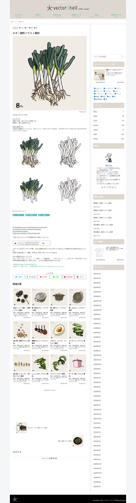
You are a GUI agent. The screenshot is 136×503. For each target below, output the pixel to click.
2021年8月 (97, 427)
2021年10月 (97, 418)
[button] (80, 277)
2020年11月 (97, 468)
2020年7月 (97, 486)
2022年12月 (97, 355)
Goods (109, 125)
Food (16, 27)
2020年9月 (97, 477)
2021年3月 (97, 450)
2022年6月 (97, 382)
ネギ (22, 27)
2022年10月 (97, 364)
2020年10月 (97, 473)
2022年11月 (97, 360)
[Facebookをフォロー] (107, 187)
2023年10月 (97, 310)
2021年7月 (97, 432)
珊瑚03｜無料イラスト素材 (102, 203)
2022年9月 (97, 369)
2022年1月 (97, 405)
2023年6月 (97, 328)
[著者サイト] (102, 187)
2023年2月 (97, 346)
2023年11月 (97, 305)
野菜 (31, 27)
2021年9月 (97, 423)
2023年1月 (97, 351)
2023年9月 (97, 314)
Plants (109, 139)
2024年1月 (97, 296)
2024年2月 (97, 292)
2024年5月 (97, 283)
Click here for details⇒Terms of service (25, 233)
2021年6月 (97, 437)
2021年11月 (97, 414)
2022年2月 (97, 400)
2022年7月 (97, 378)
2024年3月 (97, 287)
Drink (109, 116)
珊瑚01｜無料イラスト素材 (102, 217)
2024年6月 (97, 278)
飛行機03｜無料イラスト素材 (103, 225)
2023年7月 (97, 323)
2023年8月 (97, 319)
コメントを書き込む (50, 458)
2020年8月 (97, 482)
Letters (109, 130)
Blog (109, 111)
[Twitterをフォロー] (105, 187)
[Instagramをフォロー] (110, 187)
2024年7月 (97, 274)
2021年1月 (97, 459)
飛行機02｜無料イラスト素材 (103, 232)
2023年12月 (97, 301)
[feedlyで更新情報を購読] (112, 187)
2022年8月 (97, 373)
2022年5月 (97, 387)
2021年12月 (97, 409)
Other (109, 134)
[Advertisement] (50, 405)
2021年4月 (97, 446)
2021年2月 (97, 455)
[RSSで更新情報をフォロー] (115, 187)
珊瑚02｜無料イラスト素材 (102, 210)
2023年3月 (97, 341)
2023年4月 (97, 337)
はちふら (108, 165)
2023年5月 (97, 332)
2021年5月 (97, 441)
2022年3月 (97, 396)
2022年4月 (97, 391)
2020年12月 (97, 464)
